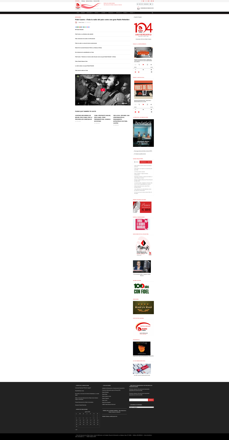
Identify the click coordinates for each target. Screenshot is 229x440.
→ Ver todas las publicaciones (139, 153)
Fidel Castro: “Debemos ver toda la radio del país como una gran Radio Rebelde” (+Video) (95, 56)
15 (94, 420)
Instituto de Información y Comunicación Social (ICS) (113, 388)
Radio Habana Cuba (106, 396)
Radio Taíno (104, 400)
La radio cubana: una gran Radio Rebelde (84, 65)
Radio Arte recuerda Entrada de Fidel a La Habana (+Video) (88, 47)
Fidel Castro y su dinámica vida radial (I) (84, 34)
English (140, 17)
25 (80, 424)
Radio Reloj (104, 394)
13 (87, 420)
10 (76, 420)
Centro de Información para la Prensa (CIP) (111, 390)
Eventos (131, 12)
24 (76, 424)
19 (83, 422)
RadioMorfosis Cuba (79, 390)
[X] (145, 1)
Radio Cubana (81, 22)
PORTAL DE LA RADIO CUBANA (109, 3)
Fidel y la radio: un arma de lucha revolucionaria (86, 43)
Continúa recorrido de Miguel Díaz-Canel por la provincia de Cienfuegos (83, 117)
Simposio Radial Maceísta (80, 405)
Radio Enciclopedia (106, 402)
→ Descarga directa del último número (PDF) (142, 151)
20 (87, 422)
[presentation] (136, 162)
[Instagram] (147, 1)
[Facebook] (142, 1)
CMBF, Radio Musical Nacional (108, 404)
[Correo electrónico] (153, 1)
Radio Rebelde (105, 392)
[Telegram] (151, 1)
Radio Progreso (105, 398)
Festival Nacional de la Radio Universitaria (84, 402)
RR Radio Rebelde (79, 29)
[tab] (136, 162)
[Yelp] (150, 1)
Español (136, 17)
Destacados (89, 12)
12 (83, 420)
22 (94, 422)
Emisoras (83, 12)
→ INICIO (77, 12)
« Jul (76, 429)
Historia (125, 12)
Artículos (118, 12)
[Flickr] (148, 1)
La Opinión (103, 12)
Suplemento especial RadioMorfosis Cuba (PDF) (143, 356)
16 (97, 420)
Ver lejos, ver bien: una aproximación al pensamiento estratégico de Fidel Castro (121, 119)
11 (80, 420)
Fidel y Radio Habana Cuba (81, 61)
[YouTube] (143, 1)
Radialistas (110, 12)
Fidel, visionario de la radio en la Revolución (85, 38)
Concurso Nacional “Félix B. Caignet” (83, 387)
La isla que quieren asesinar (139, 171)
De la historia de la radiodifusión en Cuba (84, 52)
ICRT (95, 436)
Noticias (96, 12)
